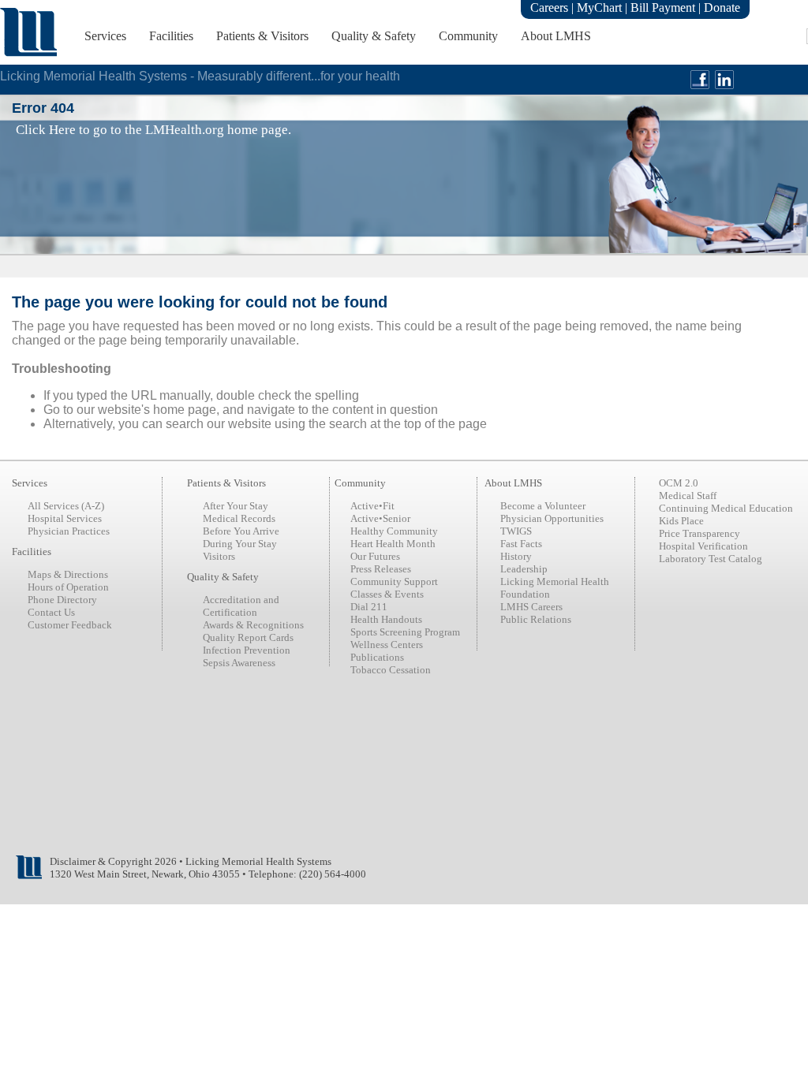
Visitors (219, 556)
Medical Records (239, 518)
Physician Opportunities (552, 518)
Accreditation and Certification (241, 606)
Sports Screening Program (405, 632)
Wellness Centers (386, 644)
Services (105, 35)
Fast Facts (521, 544)
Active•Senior (380, 518)
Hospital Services (65, 518)
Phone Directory (62, 600)
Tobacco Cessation (390, 670)
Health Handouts (386, 619)
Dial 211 (368, 607)
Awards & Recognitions (253, 625)
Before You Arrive (241, 531)
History (516, 556)
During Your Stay (240, 544)
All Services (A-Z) (66, 506)
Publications (377, 657)
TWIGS (516, 531)
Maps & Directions (68, 574)
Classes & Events (387, 594)
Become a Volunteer (542, 506)
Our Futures (375, 556)
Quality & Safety (373, 35)
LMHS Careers (531, 607)
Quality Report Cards (248, 637)
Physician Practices (69, 531)
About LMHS (556, 35)
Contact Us (51, 612)
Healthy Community (394, 531)
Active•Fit (372, 506)
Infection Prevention (246, 650)
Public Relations (535, 619)
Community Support (394, 581)
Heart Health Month (393, 544)
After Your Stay (235, 506)
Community (468, 35)
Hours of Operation (68, 587)
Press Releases (380, 569)
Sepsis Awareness (239, 663)
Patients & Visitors (262, 35)
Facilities (171, 35)
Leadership (524, 569)
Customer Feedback (70, 625)
